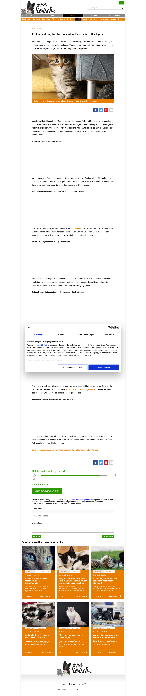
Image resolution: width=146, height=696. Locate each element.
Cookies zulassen (103, 367)
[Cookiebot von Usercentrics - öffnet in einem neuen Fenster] (109, 327)
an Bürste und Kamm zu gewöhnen (81, 389)
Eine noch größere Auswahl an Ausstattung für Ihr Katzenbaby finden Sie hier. (65, 450)
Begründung (37, 523)
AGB (84, 684)
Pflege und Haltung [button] (58, 19)
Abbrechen (36, 536)
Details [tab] (61, 335)
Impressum (64, 684)
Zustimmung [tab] (37, 335)
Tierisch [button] (93, 16)
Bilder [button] (120, 19)
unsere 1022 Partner (42, 345)
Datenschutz (75, 684)
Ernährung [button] (70, 19)
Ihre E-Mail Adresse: (40, 516)
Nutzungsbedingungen (81, 500)
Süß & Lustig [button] (26, 19)
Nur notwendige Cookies (72, 367)
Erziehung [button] (36, 19)
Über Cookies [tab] (109, 335)
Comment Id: (37, 509)
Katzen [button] (73, 16)
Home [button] (31, 16)
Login (121, 3)
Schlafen (77, 228)
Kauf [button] (78, 19)
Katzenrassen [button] (104, 19)
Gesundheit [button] (46, 19)
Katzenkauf (36, 28)
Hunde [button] (52, 16)
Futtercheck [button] (114, 16)
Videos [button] (113, 19)
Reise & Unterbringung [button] (89, 19)
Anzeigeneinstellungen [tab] (85, 335)
